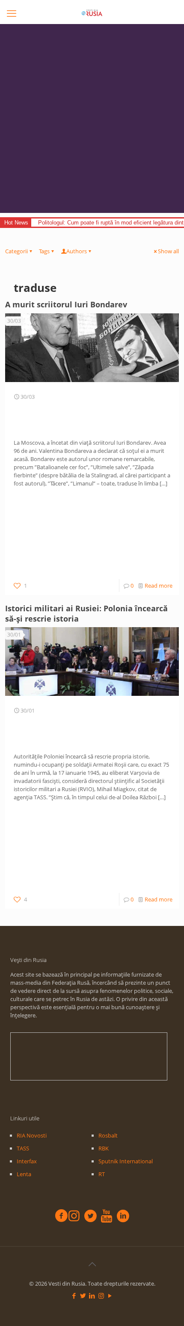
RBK (103, 1148)
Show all (168, 251)
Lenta (24, 1174)
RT (101, 1174)
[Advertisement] (92, 120)
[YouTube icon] (110, 1295)
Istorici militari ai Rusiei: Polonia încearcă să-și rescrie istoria (86, 613)
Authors (76, 251)
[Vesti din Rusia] (92, 13)
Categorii (16, 251)
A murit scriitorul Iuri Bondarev (66, 304)
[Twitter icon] (83, 1295)
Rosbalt (108, 1135)
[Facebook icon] (74, 1295)
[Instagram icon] (101, 1295)
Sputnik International (125, 1161)
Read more (158, 585)
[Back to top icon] (92, 1264)
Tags (44, 251)
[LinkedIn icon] (92, 1295)
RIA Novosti (32, 1135)
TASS (23, 1148)
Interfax (27, 1161)
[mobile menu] (11, 13)
